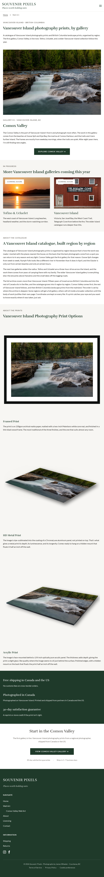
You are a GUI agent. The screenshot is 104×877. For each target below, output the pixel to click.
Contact (6, 826)
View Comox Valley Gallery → (52, 751)
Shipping (7, 841)
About (6, 816)
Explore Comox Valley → (52, 151)
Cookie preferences (67, 867)
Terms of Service (35, 867)
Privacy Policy (50, 867)
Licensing (7, 821)
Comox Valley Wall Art (16, 811)
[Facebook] (9, 852)
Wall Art (6, 806)
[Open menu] (100, 5)
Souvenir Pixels (20, 780)
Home (5, 15)
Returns (6, 846)
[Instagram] (4, 852)
